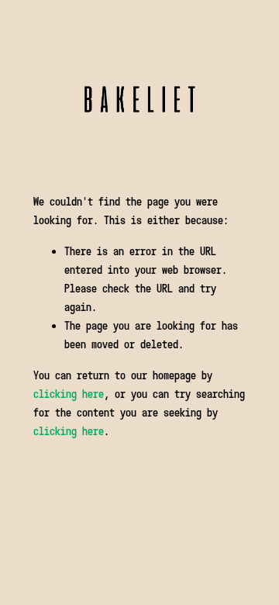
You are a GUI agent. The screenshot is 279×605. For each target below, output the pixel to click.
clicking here (68, 393)
